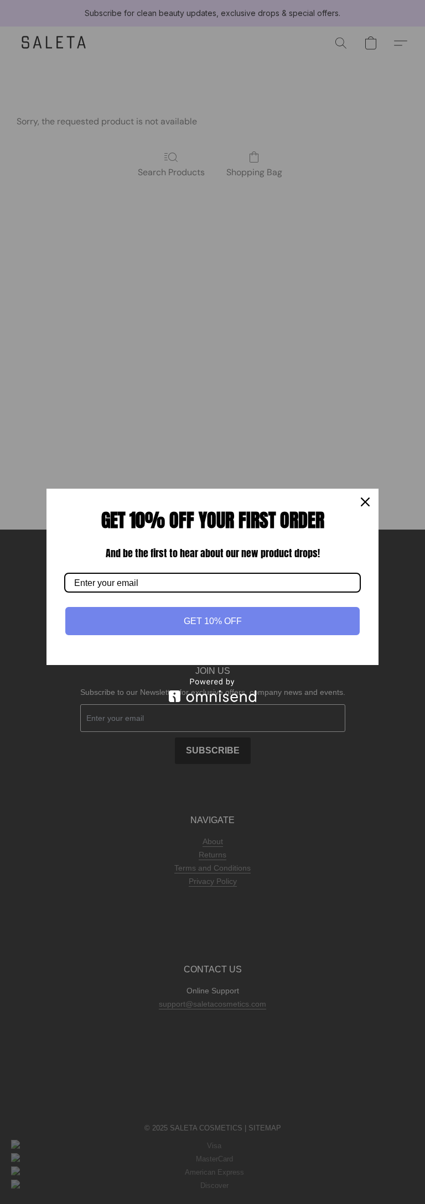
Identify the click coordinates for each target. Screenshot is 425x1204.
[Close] (365, 502)
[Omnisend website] (212, 690)
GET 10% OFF (213, 621)
